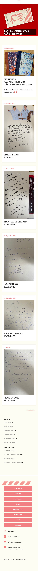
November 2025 (9, 442)
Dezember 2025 (9, 438)
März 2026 (7, 426)
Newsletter (17, 509)
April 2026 (7, 422)
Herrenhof (8, 458)
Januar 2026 (8, 434)
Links (18, 520)
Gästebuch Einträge (11, 454)
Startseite (18, 488)
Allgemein (8, 450)
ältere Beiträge (31, 410)
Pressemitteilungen (11, 462)
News (18, 504)
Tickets (18, 525)
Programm (18, 499)
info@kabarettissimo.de (15, 542)
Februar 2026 (9, 430)
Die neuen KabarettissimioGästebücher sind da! (18, 82)
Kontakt (18, 494)
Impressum (18, 514)
